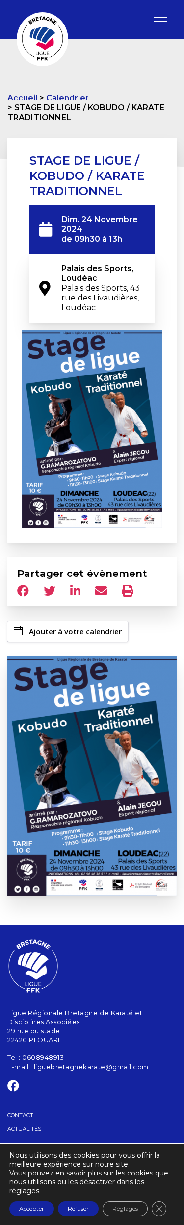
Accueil (22, 97)
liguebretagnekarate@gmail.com (91, 1067)
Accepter (31, 1208)
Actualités (24, 1128)
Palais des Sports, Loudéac (101, 288)
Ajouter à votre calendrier (75, 631)
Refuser (78, 1208)
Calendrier (67, 97)
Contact (20, 1115)
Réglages (125, 1208)
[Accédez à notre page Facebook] (13, 1088)
